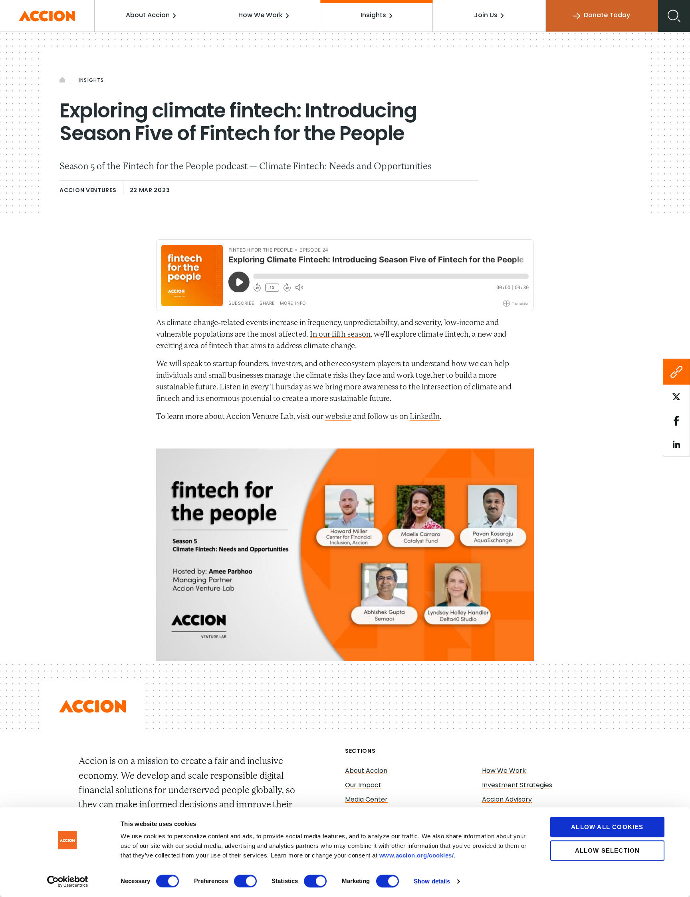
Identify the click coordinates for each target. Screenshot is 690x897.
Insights (373, 15)
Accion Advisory (507, 800)
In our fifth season (340, 335)
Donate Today (607, 15)
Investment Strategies (517, 785)
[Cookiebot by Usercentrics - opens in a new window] (68, 881)
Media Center (366, 800)
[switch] (245, 881)
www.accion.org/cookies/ (416, 855)
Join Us (486, 15)
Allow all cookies (607, 827)
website (338, 417)
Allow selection (607, 850)
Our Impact (363, 785)
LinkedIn (425, 417)
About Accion (148, 15)
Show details (432, 881)
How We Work (260, 15)
